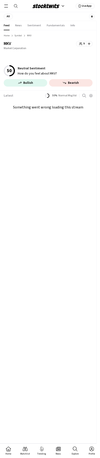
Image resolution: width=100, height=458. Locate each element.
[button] (8, 16)
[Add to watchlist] (89, 44)
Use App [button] (87, 6)
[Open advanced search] (84, 96)
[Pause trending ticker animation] (92, 16)
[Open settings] (91, 96)
